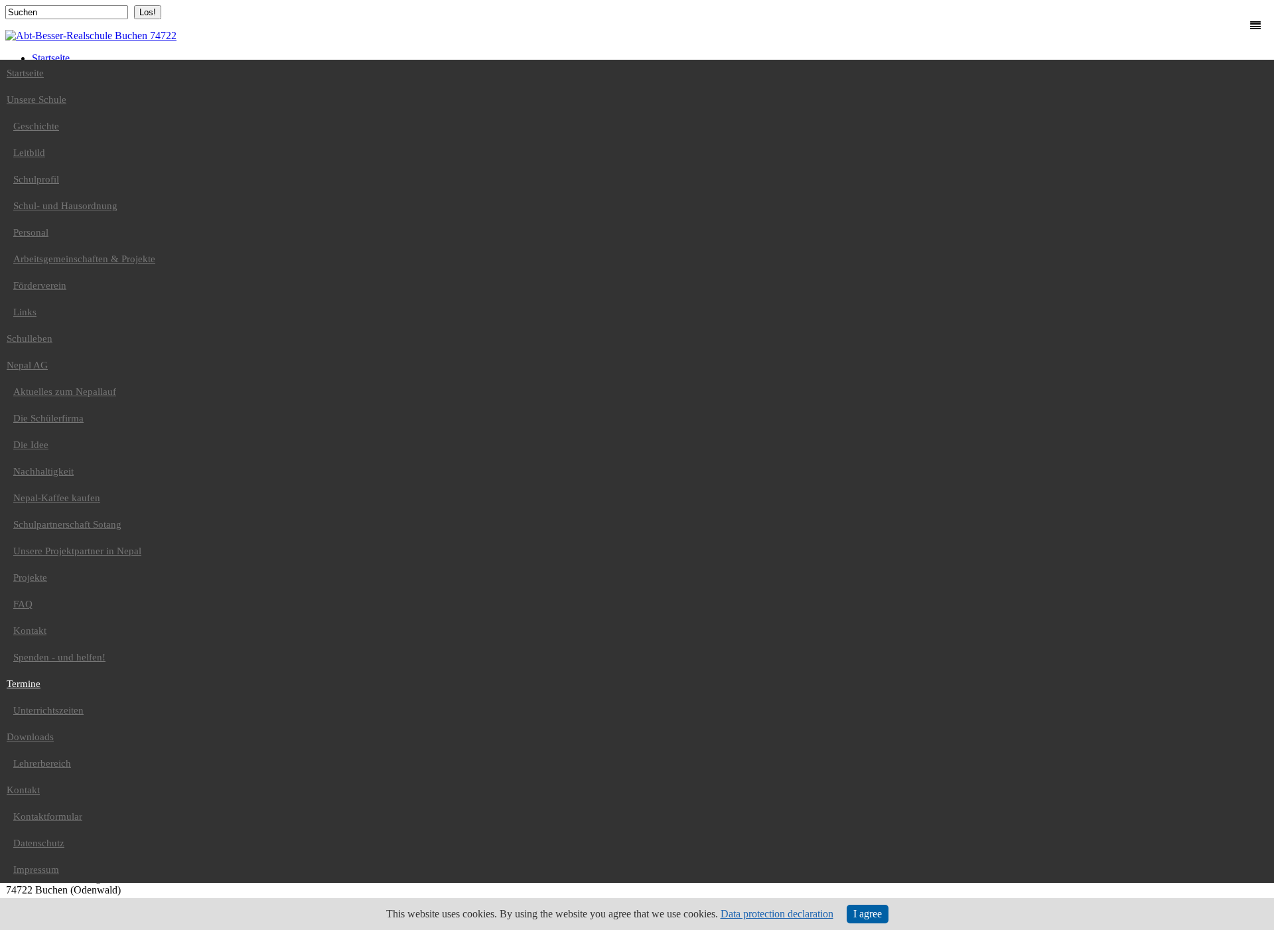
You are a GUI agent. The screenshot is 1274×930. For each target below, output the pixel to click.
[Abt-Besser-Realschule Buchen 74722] (91, 35)
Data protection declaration (777, 913)
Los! (147, 12)
